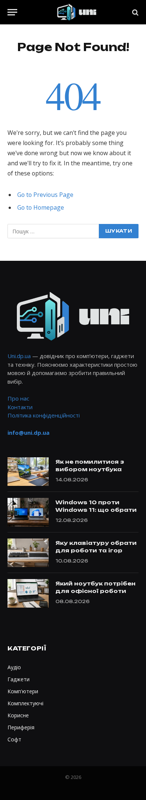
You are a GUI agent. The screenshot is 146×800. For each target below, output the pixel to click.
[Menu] (12, 12)
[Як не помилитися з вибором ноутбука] (28, 471)
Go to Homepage (40, 207)
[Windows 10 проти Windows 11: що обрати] (28, 512)
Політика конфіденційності (43, 415)
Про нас (18, 398)
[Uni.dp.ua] (76, 12)
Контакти (20, 407)
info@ (28, 432)
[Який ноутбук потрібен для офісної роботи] (28, 593)
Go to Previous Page (45, 195)
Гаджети (18, 679)
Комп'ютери (22, 691)
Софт (14, 739)
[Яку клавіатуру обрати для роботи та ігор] (28, 552)
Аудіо (14, 667)
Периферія (20, 727)
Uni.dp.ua (19, 356)
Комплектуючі (25, 703)
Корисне (18, 715)
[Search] (135, 12)
